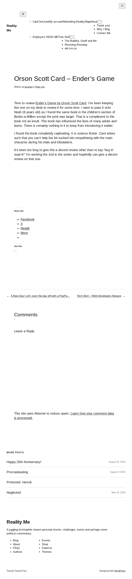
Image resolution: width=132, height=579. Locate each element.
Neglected (14, 492)
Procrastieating (17, 472)
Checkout (43, 21)
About (93, 21)
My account (56, 21)
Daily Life (40, 87)
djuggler (29, 87)
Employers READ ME (45, 36)
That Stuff (64, 36)
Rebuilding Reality (73, 21)
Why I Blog (103, 29)
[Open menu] (122, 6)
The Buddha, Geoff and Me (81, 40)
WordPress (119, 570)
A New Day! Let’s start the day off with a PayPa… (40, 295)
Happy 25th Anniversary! (24, 462)
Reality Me (18, 522)
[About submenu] (99, 22)
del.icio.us (71, 48)
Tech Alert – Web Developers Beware (99, 295)
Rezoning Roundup (76, 44)
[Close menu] (23, 14)
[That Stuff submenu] (72, 37)
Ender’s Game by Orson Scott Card (61, 103)
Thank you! (103, 25)
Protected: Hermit (19, 482)
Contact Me (103, 33)
